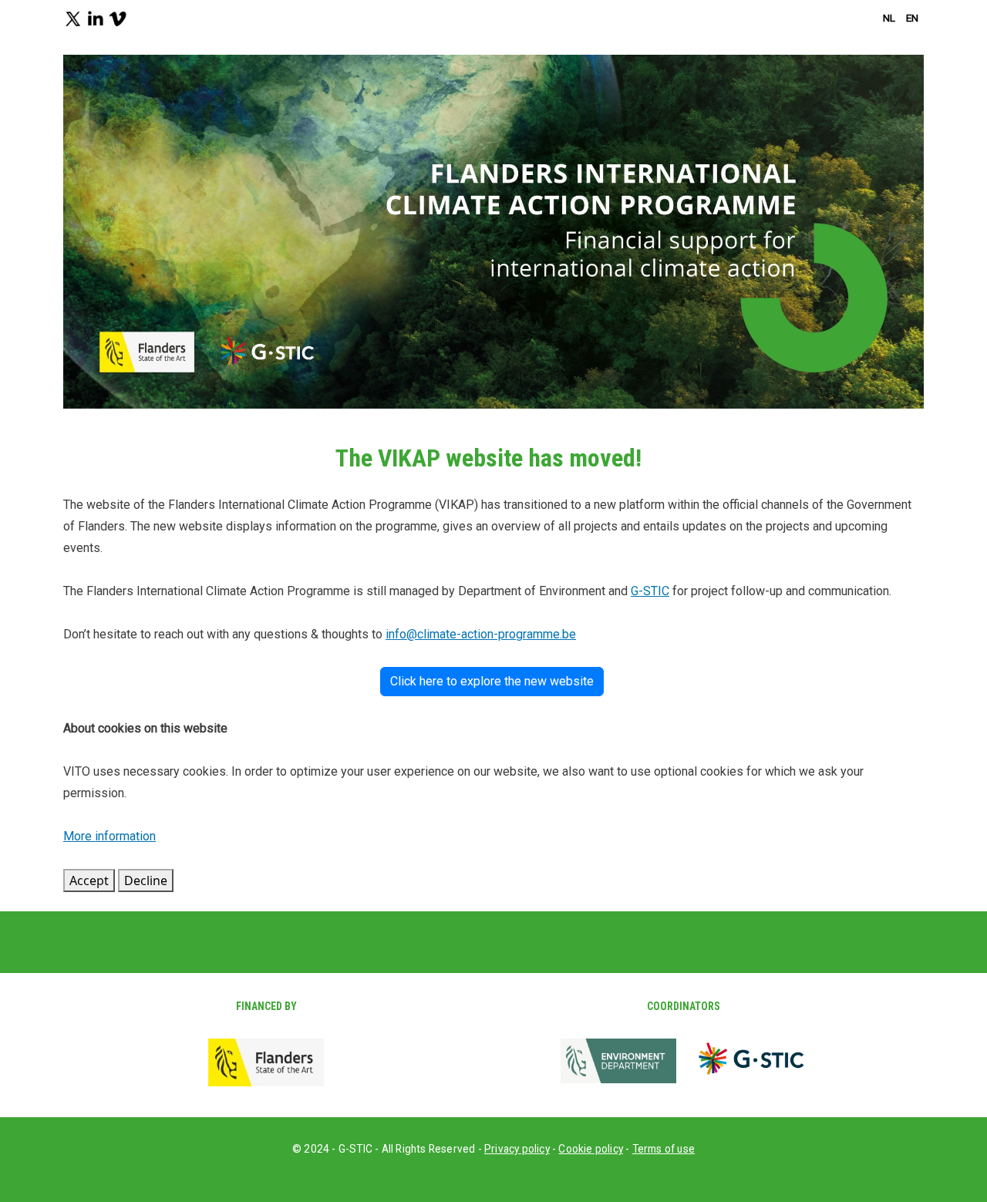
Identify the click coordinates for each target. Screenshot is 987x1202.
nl (889, 18)
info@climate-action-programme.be (481, 634)
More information (109, 836)
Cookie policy (590, 1149)
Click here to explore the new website (492, 681)
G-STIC (650, 591)
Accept (89, 880)
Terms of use (663, 1149)
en (912, 18)
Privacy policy (517, 1149)
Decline (145, 880)
